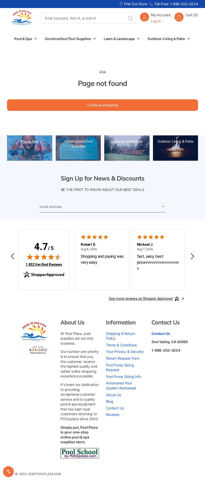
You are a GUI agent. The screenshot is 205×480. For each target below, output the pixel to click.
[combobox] (82, 18)
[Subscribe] (164, 206)
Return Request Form (123, 358)
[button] (186, 18)
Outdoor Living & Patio (176, 141)
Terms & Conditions (121, 345)
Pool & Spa (29, 141)
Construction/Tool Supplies (78, 143)
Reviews (112, 414)
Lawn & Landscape (127, 141)
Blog (109, 401)
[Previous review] (12, 257)
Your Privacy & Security (125, 351)
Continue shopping (102, 105)
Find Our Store (135, 4)
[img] (44, 257)
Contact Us (115, 408)
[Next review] (192, 257)
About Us (113, 395)
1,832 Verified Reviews (44, 264)
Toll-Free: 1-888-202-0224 (176, 4)
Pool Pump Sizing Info (123, 376)
